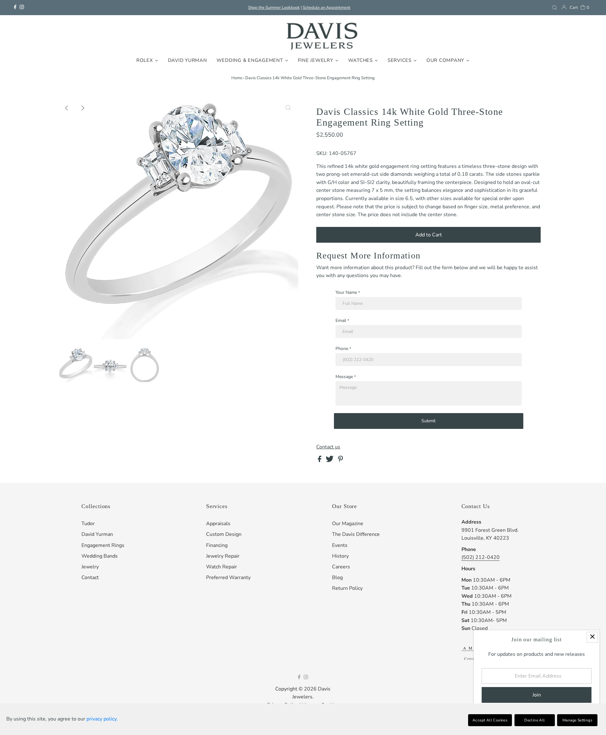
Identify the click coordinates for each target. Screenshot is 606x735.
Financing (217, 545)
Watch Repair (221, 566)
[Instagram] (22, 7)
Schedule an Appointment (326, 7)
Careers (341, 566)
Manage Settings (577, 720)
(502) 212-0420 (480, 557)
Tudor (88, 523)
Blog (337, 577)
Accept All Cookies (490, 720)
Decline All (534, 720)
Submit (428, 421)
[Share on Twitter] (330, 460)
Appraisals (218, 523)
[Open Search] (554, 7)
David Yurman (97, 534)
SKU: (322, 153)
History (340, 556)
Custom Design (223, 534)
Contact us (328, 446)
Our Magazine (347, 523)
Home (236, 78)
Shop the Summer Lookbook (274, 7)
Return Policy (347, 588)
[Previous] (67, 108)
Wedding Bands (99, 556)
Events (340, 545)
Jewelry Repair (223, 556)
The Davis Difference (356, 534)
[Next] (82, 108)
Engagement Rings (102, 545)
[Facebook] (15, 7)
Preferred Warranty (228, 577)
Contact (90, 577)
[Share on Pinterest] (340, 460)
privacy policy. (102, 718)
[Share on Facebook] (320, 460)
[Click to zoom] (288, 108)
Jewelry (90, 566)
